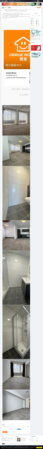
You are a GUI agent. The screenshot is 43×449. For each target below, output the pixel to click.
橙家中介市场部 (36, 13)
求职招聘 (33, 23)
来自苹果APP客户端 (4, 420)
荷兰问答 (38, 21)
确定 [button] (39, 447)
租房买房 (5, 7)
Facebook (32, 441)
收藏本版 (9, 7)
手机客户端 (37, 441)
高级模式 (28, 426)
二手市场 (38, 23)
